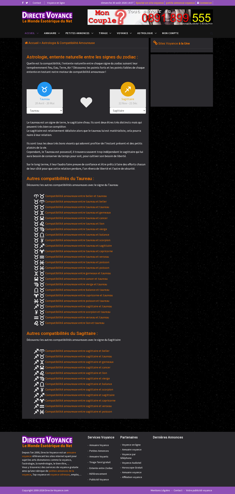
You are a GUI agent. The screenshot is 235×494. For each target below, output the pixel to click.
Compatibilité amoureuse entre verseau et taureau (77, 317)
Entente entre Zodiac (101, 468)
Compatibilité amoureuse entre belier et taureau (76, 196)
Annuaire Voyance (99, 445)
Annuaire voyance (132, 449)
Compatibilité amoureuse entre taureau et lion (74, 223)
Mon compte (170, 33)
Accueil (30, 33)
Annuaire (50, 33)
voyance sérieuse (60, 474)
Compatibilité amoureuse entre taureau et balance (77, 234)
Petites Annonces (78, 33)
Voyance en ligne (56, 2)
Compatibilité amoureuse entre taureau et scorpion (77, 240)
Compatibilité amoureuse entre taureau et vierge (76, 229)
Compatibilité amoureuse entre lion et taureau (74, 323)
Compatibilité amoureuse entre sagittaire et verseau (78, 406)
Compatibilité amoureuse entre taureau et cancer (76, 218)
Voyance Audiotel (131, 462)
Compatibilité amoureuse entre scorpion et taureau (77, 312)
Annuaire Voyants (98, 456)
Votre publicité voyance (199, 490)
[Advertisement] (181, 80)
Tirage (103, 33)
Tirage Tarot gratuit (100, 462)
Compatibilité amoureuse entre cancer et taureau (76, 278)
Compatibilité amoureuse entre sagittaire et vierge (77, 378)
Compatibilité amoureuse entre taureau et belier (76, 201)
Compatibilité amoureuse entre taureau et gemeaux (78, 212)
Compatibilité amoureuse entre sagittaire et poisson (78, 411)
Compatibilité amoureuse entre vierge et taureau (76, 284)
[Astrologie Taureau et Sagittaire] (52, 17)
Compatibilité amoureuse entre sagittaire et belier (77, 351)
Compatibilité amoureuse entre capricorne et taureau (79, 295)
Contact (37, 2)
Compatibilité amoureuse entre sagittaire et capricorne (80, 400)
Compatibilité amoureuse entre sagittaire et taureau (78, 306)
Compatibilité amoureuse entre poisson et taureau (77, 301)
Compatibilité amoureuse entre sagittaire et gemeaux (79, 362)
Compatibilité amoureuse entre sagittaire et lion (76, 373)
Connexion (205, 2)
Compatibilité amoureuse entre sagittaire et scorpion (79, 389)
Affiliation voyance (132, 477)
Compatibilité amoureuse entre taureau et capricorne (79, 251)
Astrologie (145, 33)
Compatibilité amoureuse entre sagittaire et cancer (77, 367)
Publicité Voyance (99, 479)
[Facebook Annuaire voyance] (22, 2)
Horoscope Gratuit (132, 467)
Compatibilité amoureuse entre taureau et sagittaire (78, 245)
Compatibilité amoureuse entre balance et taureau (77, 290)
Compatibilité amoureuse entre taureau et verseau (77, 256)
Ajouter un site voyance (150, 2)
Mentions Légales (160, 490)
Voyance (122, 33)
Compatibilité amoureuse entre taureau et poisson (77, 262)
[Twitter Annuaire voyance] (27, 2)
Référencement (98, 473)
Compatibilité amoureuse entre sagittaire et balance (78, 384)
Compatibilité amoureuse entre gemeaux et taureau (78, 273)
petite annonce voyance (180, 2)
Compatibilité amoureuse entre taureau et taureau (77, 207)
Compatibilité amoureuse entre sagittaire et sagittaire (80, 395)
